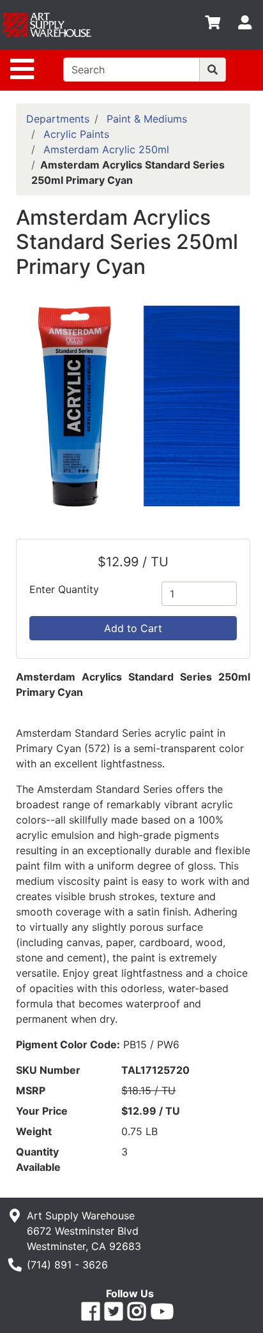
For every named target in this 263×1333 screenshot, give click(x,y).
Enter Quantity (64, 589)
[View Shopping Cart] (212, 25)
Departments (57, 118)
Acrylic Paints (76, 134)
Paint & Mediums (147, 118)
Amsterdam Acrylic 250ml (106, 149)
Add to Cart (133, 628)
